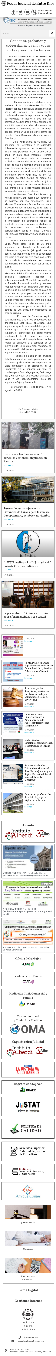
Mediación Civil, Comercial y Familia (28, 996)
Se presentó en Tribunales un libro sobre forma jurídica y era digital (26, 615)
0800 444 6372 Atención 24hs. (45, 11)
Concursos (28, 1249)
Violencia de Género (28, 976)
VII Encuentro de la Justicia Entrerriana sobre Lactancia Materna (26, 949)
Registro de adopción (28, 1084)
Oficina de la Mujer (28, 959)
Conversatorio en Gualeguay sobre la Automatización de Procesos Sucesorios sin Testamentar (36, 720)
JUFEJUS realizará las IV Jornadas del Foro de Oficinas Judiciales (27, 564)
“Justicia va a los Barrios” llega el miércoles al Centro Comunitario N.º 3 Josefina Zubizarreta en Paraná (38, 667)
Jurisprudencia (28, 1222)
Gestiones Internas (28, 1301)
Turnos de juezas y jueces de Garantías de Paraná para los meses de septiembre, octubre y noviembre (27, 512)
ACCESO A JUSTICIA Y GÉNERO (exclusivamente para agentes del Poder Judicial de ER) (27, 912)
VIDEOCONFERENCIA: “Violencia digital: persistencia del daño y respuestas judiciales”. (26, 874)
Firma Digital (28, 1290)
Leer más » (8, 465)
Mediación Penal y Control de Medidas (28, 1018)
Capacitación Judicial (28, 1042)
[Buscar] (52, 33)
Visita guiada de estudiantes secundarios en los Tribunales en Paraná (38, 743)
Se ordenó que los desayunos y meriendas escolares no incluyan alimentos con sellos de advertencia (36, 694)
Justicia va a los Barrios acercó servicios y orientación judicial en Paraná (25, 458)
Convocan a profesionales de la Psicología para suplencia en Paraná (37, 797)
